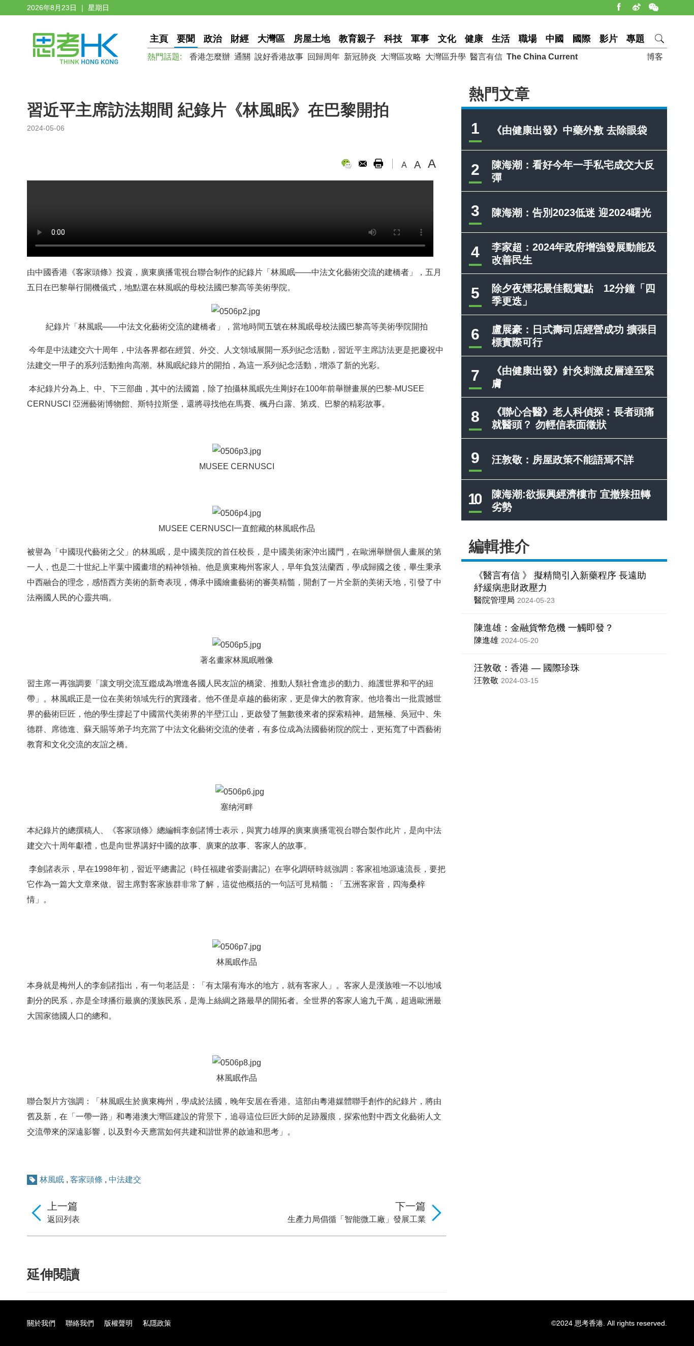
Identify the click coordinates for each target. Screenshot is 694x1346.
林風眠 (52, 1179)
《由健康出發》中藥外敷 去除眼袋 (569, 130)
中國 (555, 39)
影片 (609, 39)
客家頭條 (86, 1179)
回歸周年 (323, 56)
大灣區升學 (445, 56)
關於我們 (41, 1323)
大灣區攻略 (401, 56)
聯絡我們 (80, 1323)
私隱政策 (157, 1323)
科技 (393, 39)
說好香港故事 (279, 56)
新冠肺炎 (360, 56)
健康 (474, 39)
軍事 (420, 39)
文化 (447, 39)
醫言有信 (486, 56)
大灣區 (271, 39)
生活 (501, 39)
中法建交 (125, 1179)
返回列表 (63, 1219)
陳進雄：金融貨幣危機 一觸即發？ (544, 628)
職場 (528, 39)
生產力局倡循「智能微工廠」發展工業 (357, 1219)
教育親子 (357, 39)
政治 (213, 39)
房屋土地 (312, 39)
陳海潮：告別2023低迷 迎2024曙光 (571, 212)
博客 (655, 56)
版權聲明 (118, 1323)
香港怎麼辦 (210, 56)
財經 (240, 39)
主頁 (159, 39)
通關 (242, 56)
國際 (582, 39)
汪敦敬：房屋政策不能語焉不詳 (563, 459)
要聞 (186, 39)
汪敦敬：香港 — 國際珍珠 (527, 668)
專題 (635, 39)
